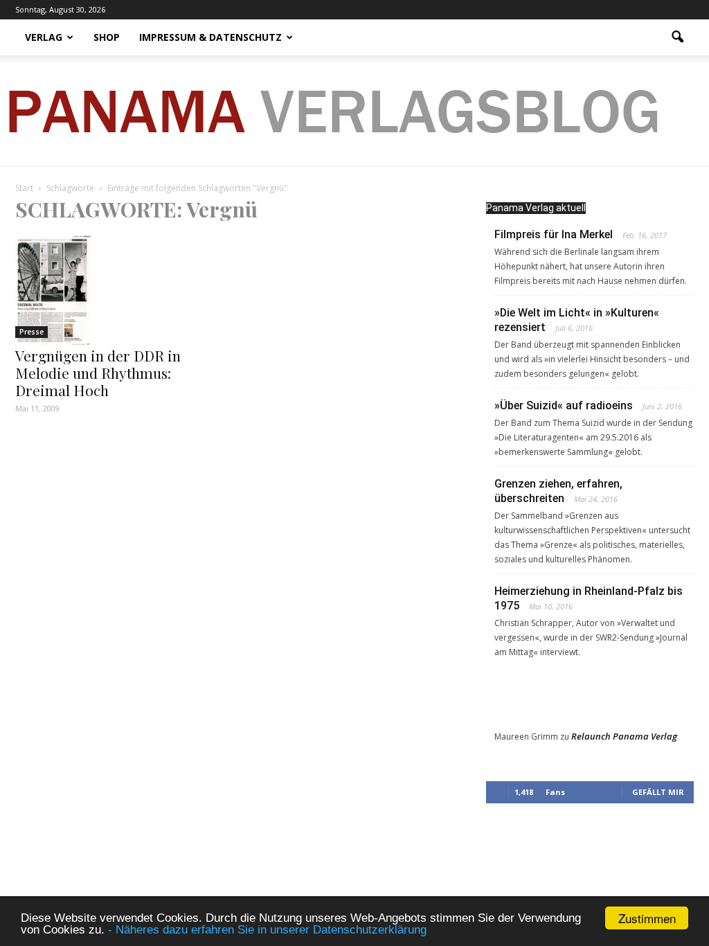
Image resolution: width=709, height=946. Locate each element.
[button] (677, 37)
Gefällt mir (658, 792)
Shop (106, 37)
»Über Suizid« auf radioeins (563, 405)
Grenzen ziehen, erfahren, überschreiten (558, 491)
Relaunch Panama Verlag (624, 736)
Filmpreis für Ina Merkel (553, 234)
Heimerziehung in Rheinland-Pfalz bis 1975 (588, 598)
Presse (31, 332)
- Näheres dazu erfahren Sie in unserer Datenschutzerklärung (267, 929)
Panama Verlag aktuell (536, 207)
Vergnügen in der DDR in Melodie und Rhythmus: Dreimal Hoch (98, 373)
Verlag (43, 37)
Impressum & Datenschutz (210, 37)
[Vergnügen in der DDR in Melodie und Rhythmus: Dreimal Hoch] (119, 290)
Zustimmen (647, 918)
